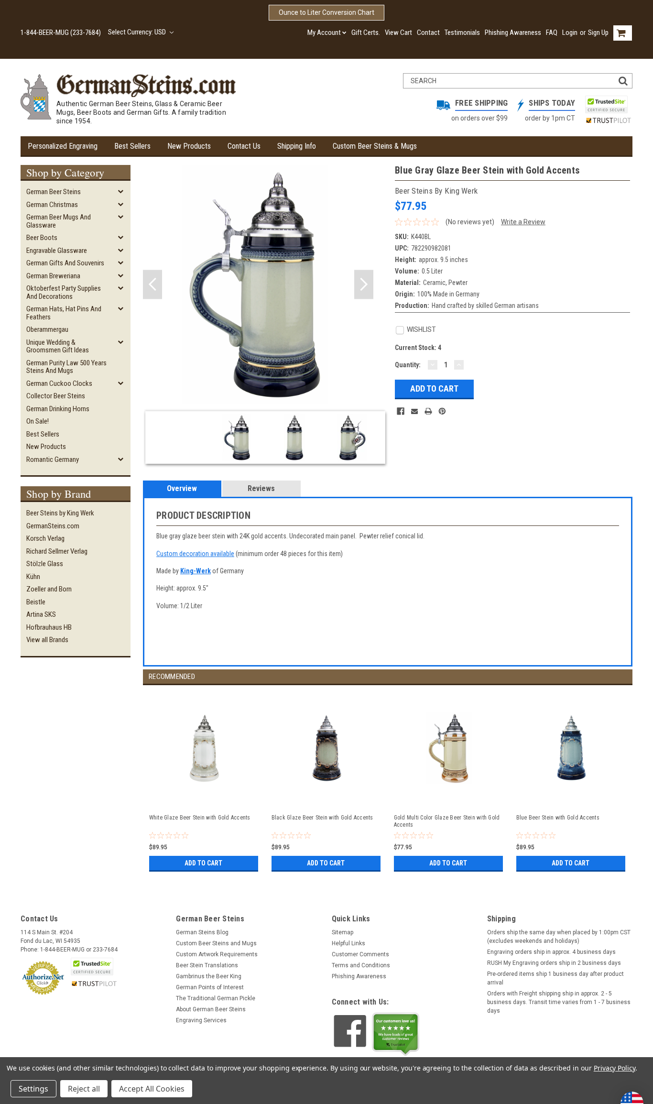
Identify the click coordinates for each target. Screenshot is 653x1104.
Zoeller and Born (49, 589)
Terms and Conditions (361, 965)
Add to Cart (203, 863)
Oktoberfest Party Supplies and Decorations (63, 292)
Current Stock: (418, 347)
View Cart (398, 32)
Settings (33, 1088)
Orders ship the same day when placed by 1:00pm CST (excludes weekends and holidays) (559, 936)
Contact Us (244, 146)
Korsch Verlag (45, 538)
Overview (182, 488)
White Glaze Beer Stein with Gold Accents (199, 817)
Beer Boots (41, 237)
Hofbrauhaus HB (49, 627)
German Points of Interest (210, 987)
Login (569, 32)
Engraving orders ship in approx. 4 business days (551, 952)
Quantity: (408, 365)
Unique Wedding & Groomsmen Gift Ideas (57, 346)
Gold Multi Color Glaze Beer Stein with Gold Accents (447, 821)
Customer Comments (360, 954)
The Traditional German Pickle (215, 998)
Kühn (33, 576)
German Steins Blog (202, 932)
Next (363, 284)
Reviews (261, 488)
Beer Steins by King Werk (60, 513)
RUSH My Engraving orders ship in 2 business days (554, 963)
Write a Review (523, 222)
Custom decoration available (195, 553)
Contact (428, 32)
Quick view (204, 796)
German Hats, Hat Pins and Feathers (63, 313)
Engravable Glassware (56, 250)
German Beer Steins (53, 191)
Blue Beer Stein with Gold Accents (557, 817)
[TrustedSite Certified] (606, 104)
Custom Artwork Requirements (217, 954)
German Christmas (52, 204)
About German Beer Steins (211, 1009)
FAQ (551, 32)
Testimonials (462, 32)
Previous (152, 284)
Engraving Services (201, 1020)
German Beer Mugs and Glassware (58, 221)
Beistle (35, 602)
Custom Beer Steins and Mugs (216, 943)
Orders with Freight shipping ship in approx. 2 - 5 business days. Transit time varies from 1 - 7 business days (559, 1002)
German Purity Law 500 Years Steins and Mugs (66, 367)
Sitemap (342, 932)
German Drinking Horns (57, 408)
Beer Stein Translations (207, 965)
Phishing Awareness (513, 32)
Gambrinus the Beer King (208, 976)
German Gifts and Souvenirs (65, 263)
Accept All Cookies (152, 1088)
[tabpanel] (204, 779)
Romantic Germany (52, 459)
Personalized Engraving (63, 146)
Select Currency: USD (137, 32)
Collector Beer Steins (55, 396)
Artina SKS (41, 614)
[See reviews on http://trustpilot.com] (396, 1034)
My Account (324, 32)
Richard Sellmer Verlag (56, 551)
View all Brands (47, 639)
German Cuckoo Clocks (59, 383)
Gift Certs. (365, 32)
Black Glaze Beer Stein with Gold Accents (322, 817)
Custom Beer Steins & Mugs (375, 146)
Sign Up (598, 32)
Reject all (84, 1088)
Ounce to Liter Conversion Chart (326, 12)
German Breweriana (53, 276)
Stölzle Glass (44, 563)
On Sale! (37, 421)
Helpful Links (348, 943)
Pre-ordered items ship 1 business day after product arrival (555, 978)
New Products (189, 146)
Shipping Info (296, 146)
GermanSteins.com (52, 526)
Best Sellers (132, 146)
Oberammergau (47, 329)
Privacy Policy (614, 1067)
